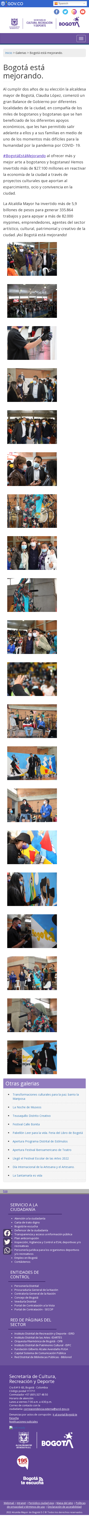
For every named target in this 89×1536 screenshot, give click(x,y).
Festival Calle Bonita (26, 1124)
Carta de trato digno (27, 1222)
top (5, 1191)
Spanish (63, 3)
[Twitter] (7, 1241)
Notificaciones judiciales (23, 1421)
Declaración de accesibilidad (65, 1507)
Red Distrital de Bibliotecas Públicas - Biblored (43, 1357)
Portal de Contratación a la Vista (34, 1305)
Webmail (9, 1503)
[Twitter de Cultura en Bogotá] (65, 11)
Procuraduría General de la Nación (36, 1290)
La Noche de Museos (27, 1107)
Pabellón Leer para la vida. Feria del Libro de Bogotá (48, 1133)
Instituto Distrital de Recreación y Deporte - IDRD (44, 1333)
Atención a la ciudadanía (29, 1218)
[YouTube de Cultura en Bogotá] (82, 11)
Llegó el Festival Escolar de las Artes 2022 (41, 1158)
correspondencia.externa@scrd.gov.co (46, 1409)
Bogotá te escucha (26, 1226)
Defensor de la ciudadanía (31, 1230)
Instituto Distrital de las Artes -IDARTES (38, 1337)
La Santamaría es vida (27, 1175)
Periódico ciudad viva (41, 1503)
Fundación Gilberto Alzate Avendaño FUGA (41, 1349)
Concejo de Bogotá (26, 1297)
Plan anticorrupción (26, 1238)
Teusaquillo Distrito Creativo (32, 1116)
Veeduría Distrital (25, 1301)
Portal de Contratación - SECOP (33, 1309)
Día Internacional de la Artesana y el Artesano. (44, 1167)
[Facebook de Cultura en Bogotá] (56, 11)
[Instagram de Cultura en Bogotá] (74, 11)
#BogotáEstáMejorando (24, 155)
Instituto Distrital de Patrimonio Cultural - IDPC (42, 1345)
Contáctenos (22, 1262)
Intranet (21, 1503)
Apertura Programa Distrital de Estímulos (40, 1141)
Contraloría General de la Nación (35, 1293)
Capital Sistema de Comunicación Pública (40, 1353)
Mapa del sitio (65, 1503)
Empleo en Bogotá (25, 1258)
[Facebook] (7, 1233)
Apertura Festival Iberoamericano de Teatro (42, 1150)
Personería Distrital (26, 1286)
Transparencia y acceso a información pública (43, 1234)
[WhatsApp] (7, 1250)
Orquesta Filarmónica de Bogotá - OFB (38, 1341)
